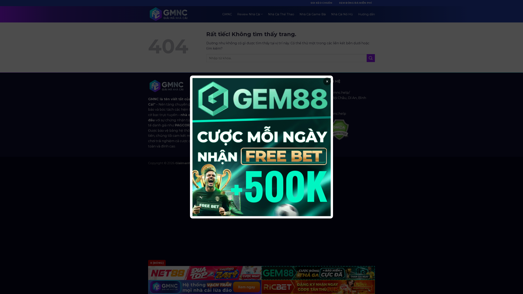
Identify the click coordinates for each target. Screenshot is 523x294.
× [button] (327, 81)
